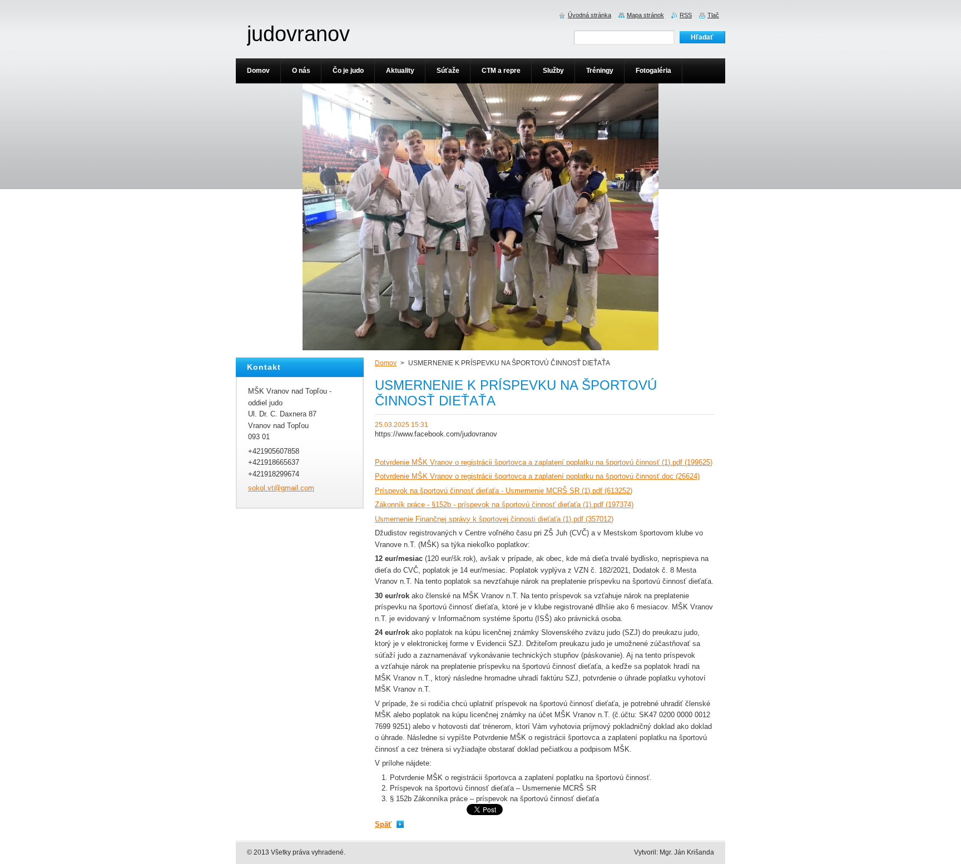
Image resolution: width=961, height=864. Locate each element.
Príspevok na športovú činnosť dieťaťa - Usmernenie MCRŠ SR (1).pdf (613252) (503, 490)
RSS (686, 15)
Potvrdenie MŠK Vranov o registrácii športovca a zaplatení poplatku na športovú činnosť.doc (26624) (537, 476)
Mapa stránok (645, 15)
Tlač (713, 15)
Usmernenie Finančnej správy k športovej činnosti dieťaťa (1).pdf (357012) (494, 519)
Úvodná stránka (589, 15)
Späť (383, 824)
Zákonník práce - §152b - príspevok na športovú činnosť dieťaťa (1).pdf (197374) (504, 504)
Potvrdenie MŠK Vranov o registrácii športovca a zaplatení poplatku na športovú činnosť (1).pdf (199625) (543, 462)
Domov (386, 363)
